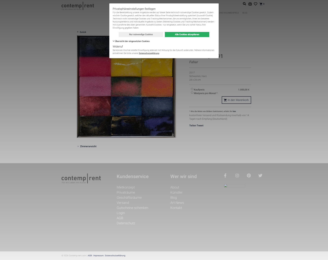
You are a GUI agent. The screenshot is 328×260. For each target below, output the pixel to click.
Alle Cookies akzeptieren (187, 34)
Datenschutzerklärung (149, 53)
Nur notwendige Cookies (141, 34)
